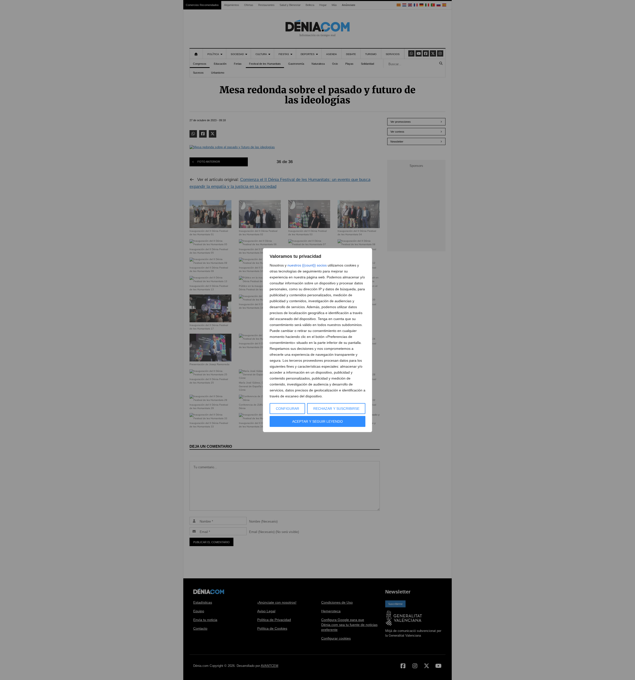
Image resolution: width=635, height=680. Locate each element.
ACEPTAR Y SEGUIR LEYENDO (317, 421)
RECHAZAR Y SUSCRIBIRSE (336, 409)
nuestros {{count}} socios (307, 265)
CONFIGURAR (287, 409)
